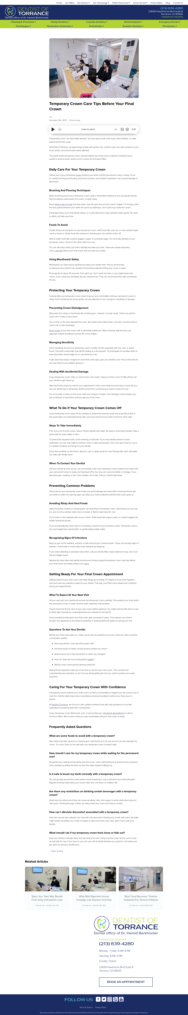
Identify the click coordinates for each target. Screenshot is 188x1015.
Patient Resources (120, 3)
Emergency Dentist (169, 22)
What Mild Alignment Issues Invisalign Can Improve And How (94, 897)
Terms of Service (86, 1007)
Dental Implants (132, 22)
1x (116, 129)
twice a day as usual (63, 204)
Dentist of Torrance (60, 704)
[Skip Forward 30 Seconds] (127, 129)
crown (78, 175)
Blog (168, 3)
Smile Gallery (156, 3)
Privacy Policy (100, 1007)
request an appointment (113, 713)
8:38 (134, 129)
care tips (59, 250)
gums (86, 563)
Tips (50, 117)
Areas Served (139, 3)
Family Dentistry (59, 22)
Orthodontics (96, 26)
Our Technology (100, 3)
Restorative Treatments (59, 26)
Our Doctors (83, 3)
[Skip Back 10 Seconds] (122, 129)
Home (59, 3)
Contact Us (178, 3)
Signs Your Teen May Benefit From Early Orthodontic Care (47, 897)
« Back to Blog (57, 851)
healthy (90, 659)
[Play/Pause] (53, 129)
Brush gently (54, 330)
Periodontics (169, 26)
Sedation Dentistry (132, 26)
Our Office (69, 3)
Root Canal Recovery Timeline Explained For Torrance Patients (141, 897)
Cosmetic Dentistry (96, 22)
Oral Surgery (23, 26)
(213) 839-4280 (171, 8)
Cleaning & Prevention (23, 22)
